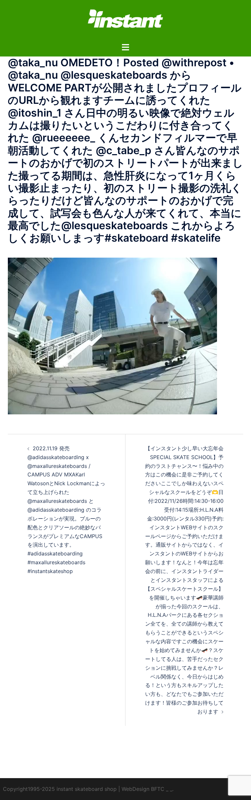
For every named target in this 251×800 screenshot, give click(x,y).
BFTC (157, 789)
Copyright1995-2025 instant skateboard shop (60, 789)
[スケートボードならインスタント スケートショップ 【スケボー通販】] (125, 20)
